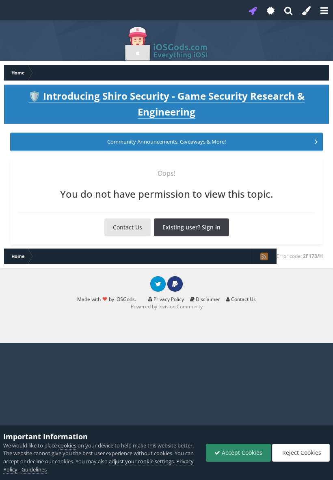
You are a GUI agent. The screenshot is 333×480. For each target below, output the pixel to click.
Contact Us (127, 227)
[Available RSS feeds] (264, 256)
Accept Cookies (241, 452)
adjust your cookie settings (141, 461)
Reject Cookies (301, 452)
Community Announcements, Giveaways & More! (166, 141)
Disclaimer (207, 299)
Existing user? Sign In (191, 227)
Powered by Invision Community (167, 306)
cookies (67, 445)
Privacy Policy (168, 299)
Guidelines (34, 469)
